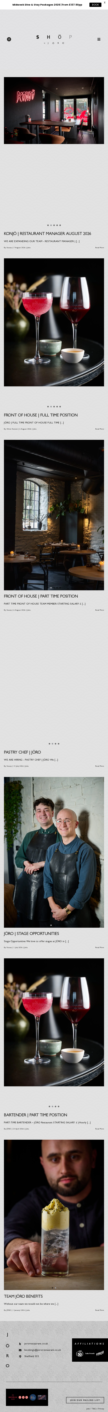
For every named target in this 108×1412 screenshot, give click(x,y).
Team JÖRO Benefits (23, 1297)
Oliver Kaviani (12, 429)
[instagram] (9, 39)
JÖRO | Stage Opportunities (31, 934)
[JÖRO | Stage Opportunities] (54, 810)
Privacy (101, 1409)
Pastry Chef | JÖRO (22, 753)
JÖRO (9, 1129)
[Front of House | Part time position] (54, 473)
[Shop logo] (54, 33)
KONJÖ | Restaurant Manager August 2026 (47, 234)
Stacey (9, 248)
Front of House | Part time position (41, 597)
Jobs (29, 248)
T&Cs (94, 1409)
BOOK (95, 4)
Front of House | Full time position (41, 416)
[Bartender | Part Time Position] (54, 1033)
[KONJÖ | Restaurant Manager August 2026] (54, 152)
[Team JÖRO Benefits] (54, 1215)
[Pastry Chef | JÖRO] (54, 683)
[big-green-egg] (80, 1351)
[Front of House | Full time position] (54, 333)
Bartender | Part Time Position (35, 1115)
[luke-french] (90, 1353)
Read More (99, 248)
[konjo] (100, 1351)
